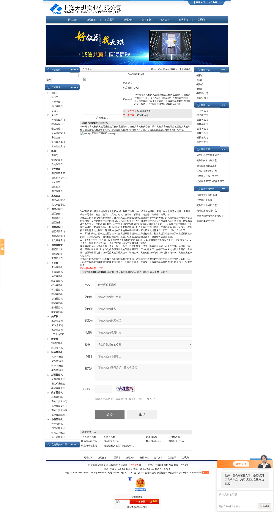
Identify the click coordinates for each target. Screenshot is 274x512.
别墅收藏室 (57, 245)
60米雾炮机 (57, 365)
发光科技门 (202, 119)
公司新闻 (128, 19)
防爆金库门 (57, 124)
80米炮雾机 (57, 330)
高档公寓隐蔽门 (59, 415)
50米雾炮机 (57, 361)
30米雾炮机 (57, 356)
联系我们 (201, 19)
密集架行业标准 (204, 200)
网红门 (54, 93)
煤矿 (101, 268)
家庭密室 (55, 195)
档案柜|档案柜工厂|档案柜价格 (119, 445)
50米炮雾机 (57, 325)
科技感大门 (202, 137)
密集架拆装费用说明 (207, 195)
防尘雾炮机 (57, 294)
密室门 (54, 155)
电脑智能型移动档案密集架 (210, 216)
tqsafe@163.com (80, 472)
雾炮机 (54, 262)
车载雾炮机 (57, 271)
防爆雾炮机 (57, 303)
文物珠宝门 (57, 164)
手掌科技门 (202, 110)
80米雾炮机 (57, 370)
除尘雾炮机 (57, 352)
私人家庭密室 (58, 204)
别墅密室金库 (58, 173)
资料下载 (146, 19)
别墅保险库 (57, 191)
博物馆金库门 (58, 119)
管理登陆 (161, 472)
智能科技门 (202, 128)
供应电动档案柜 (89, 445)
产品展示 (109, 19)
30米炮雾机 (57, 321)
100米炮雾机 (57, 334)
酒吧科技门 (202, 115)
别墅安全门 (57, 213)
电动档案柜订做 (89, 441)
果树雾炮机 (57, 307)
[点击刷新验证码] (125, 389)
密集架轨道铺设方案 (207, 205)
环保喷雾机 (57, 343)
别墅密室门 (57, 209)
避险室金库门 (58, 142)
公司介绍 (91, 19)
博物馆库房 (57, 160)
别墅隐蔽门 (57, 222)
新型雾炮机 (57, 374)
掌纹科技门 (202, 93)
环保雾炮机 (57, 289)
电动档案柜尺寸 (154, 441)
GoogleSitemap (99, 472)
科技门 (54, 97)
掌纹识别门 (202, 98)
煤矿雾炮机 (57, 280)
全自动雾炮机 (58, 379)
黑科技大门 (202, 142)
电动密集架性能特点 (207, 210)
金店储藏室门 (58, 133)
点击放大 (103, 117)
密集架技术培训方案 (207, 160)
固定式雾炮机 (58, 383)
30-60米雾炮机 (143, 111)
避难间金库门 (58, 146)
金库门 (54, 115)
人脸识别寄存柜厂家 (207, 171)
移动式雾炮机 (58, 388)
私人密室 (55, 182)
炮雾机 (54, 316)
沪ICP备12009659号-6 (190, 472)
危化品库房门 (58, 240)
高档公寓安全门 (59, 406)
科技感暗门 (202, 124)
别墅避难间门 (58, 236)
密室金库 (55, 169)
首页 (153, 69)
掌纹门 (54, 110)
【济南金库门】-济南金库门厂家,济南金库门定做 (221, 181)
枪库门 (54, 151)
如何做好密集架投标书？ (209, 155)
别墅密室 (55, 186)
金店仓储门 (57, 128)
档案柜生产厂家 (176, 441)
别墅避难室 (57, 254)
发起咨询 (264, 506)
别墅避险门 (57, 227)
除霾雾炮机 (57, 312)
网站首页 (72, 19)
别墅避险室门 (58, 231)
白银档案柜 (174, 436)
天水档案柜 (151, 436)
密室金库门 (57, 137)
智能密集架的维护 (206, 221)
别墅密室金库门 (59, 178)
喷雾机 (54, 339)
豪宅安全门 (57, 258)
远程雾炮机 (57, 276)
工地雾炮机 (57, 267)
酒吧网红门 (57, 106)
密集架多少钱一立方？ (208, 176)
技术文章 (164, 19)
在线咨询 (183, 19)
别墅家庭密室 (58, 200)
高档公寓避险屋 (59, 410)
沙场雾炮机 (57, 298)
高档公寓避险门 (59, 401)
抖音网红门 (57, 101)
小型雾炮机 (57, 397)
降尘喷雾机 (57, 347)
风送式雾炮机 (58, 437)
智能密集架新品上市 (207, 165)
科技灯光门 (202, 133)
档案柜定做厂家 (111, 441)
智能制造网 (150, 472)
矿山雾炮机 (57, 285)
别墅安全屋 (57, 249)
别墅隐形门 (57, 218)
